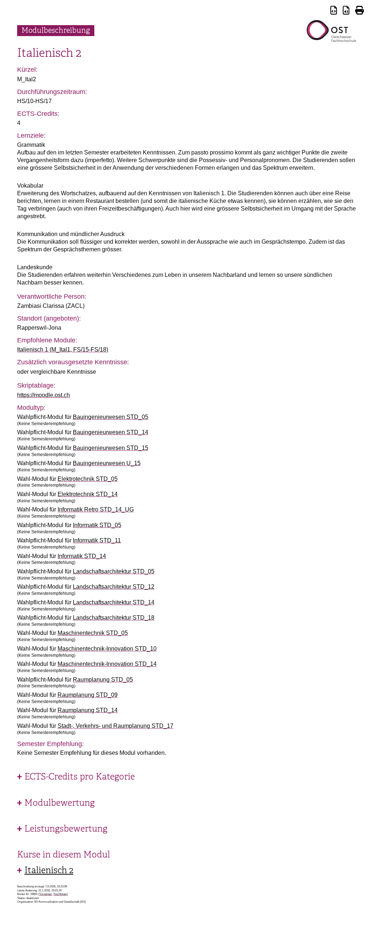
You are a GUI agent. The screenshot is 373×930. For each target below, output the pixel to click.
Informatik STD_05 (97, 525)
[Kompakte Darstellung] (334, 11)
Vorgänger (45, 894)
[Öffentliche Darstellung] (346, 11)
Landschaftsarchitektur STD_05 (113, 571)
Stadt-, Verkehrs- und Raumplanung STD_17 (115, 726)
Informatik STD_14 (82, 556)
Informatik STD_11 (97, 540)
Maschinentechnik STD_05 (93, 633)
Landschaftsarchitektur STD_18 (113, 618)
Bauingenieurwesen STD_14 (110, 432)
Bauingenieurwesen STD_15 (110, 448)
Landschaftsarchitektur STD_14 (113, 602)
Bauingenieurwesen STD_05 (110, 417)
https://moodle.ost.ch (43, 395)
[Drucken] (359, 11)
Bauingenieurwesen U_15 (107, 463)
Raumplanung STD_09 (88, 695)
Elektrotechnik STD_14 (88, 494)
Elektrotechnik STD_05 (88, 479)
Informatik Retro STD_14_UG (96, 509)
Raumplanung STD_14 (88, 710)
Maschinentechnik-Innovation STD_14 (107, 664)
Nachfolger (60, 894)
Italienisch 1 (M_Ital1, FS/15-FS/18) (62, 349)
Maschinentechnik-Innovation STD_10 (107, 648)
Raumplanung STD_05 (103, 679)
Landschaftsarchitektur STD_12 (113, 587)
